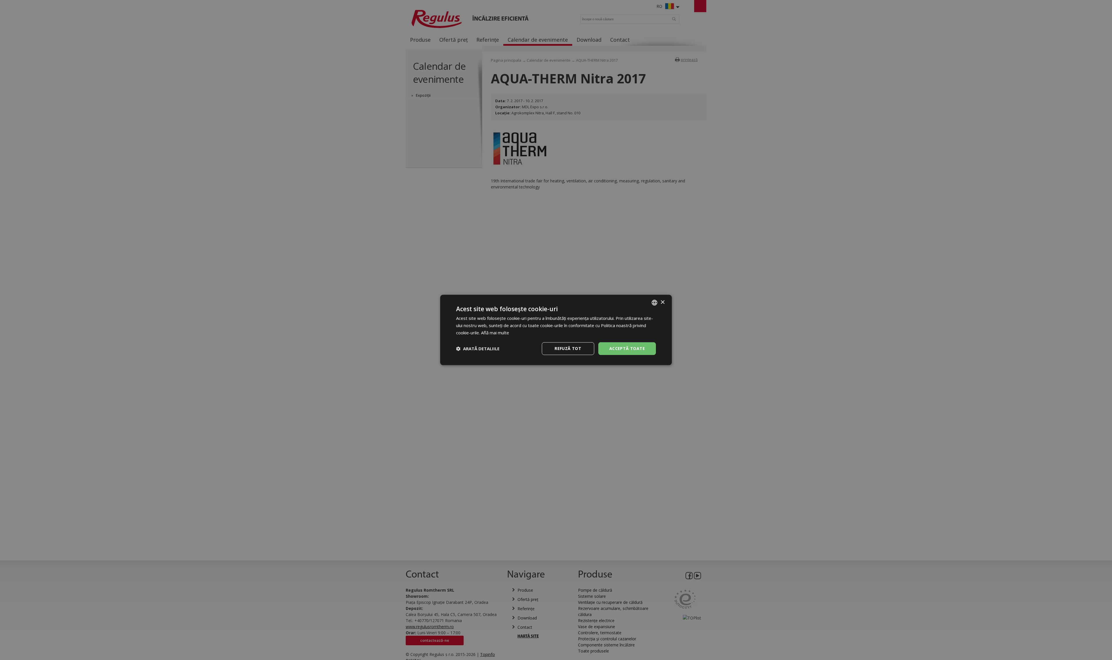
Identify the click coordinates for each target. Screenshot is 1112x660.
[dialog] (556, 330)
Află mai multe (495, 333)
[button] (478, 348)
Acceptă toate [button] (627, 348)
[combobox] (654, 302)
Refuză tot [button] (568, 348)
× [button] (662, 302)
